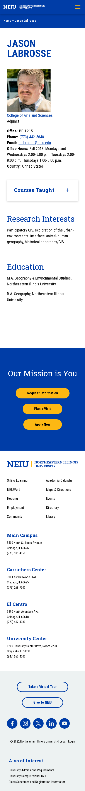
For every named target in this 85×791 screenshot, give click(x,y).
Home (7, 20)
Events (50, 498)
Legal (63, 741)
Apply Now (42, 424)
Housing (12, 498)
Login (71, 741)
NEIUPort (13, 490)
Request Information (42, 393)
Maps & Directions (58, 490)
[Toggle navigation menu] (78, 7)
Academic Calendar (59, 480)
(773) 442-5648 (32, 137)
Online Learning (17, 480)
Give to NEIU (42, 702)
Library (50, 517)
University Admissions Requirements (31, 770)
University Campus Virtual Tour (27, 776)
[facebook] (12, 723)
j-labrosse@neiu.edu (35, 142)
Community (14, 517)
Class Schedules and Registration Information (37, 782)
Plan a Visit (42, 409)
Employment (15, 508)
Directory (52, 508)
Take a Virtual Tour (42, 687)
